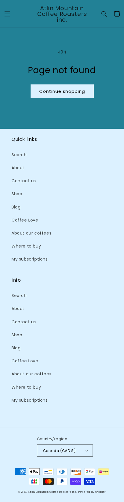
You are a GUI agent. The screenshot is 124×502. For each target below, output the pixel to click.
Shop (17, 194)
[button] (7, 14)
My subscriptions (30, 259)
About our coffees (31, 233)
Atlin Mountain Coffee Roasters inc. (52, 492)
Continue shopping (62, 91)
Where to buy (26, 246)
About (18, 168)
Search (19, 155)
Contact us (24, 181)
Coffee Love (25, 220)
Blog (16, 207)
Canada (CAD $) (59, 450)
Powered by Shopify (92, 492)
